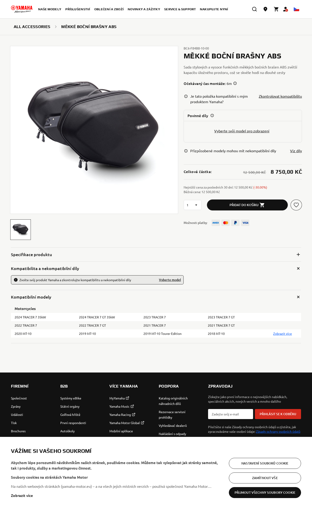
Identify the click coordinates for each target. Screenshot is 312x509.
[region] (156, 473)
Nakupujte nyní (214, 9)
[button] (20, 229)
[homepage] (21, 9)
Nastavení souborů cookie (264, 463)
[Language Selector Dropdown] (296, 9)
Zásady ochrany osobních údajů (278, 431)
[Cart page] (276, 9)
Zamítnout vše (265, 478)
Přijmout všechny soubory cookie (265, 492)
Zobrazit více (22, 495)
